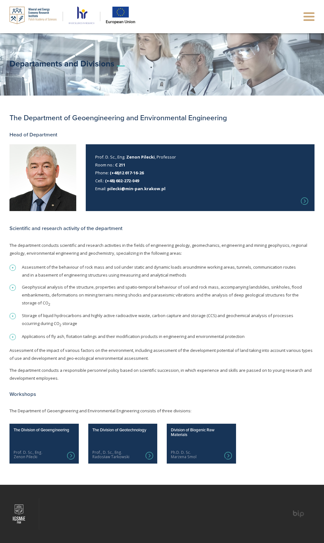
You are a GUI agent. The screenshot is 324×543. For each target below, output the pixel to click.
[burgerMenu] (309, 16)
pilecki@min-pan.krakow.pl (136, 188)
